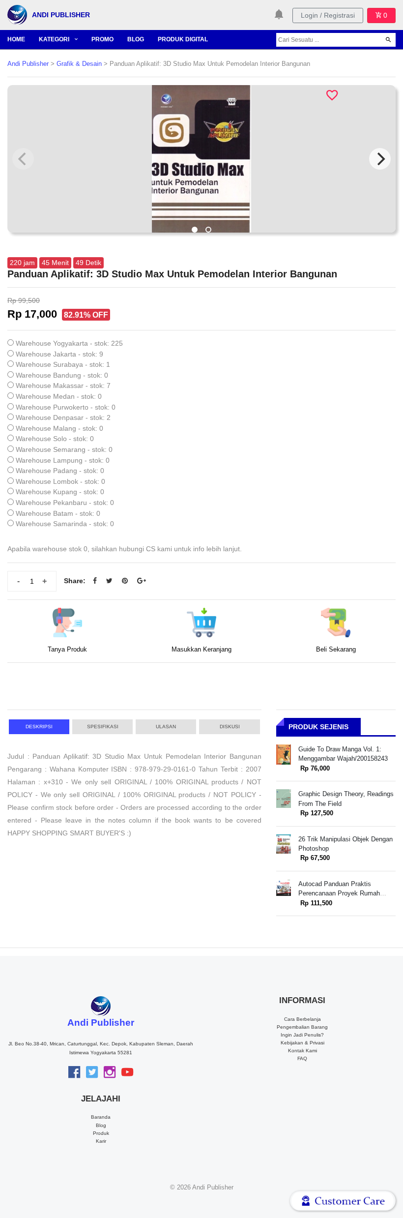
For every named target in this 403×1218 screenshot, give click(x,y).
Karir (101, 1141)
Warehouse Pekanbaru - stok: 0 (65, 502)
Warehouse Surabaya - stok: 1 (63, 364)
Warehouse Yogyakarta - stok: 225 (69, 343)
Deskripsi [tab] (39, 726)
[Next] (380, 159)
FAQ (302, 1058)
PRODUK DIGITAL (183, 39)
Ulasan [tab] (166, 726)
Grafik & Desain (79, 63)
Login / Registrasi (328, 15)
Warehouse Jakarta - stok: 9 (59, 354)
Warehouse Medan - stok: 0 (59, 396)
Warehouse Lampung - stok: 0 (63, 460)
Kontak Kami (302, 1050)
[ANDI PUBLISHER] (17, 14)
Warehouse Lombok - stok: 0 (60, 481)
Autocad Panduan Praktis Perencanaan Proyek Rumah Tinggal (339, 893)
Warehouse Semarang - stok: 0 (64, 449)
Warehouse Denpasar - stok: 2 (63, 417)
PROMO (102, 39)
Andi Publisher (28, 63)
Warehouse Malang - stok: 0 (59, 428)
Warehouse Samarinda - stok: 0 (65, 524)
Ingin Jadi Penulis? (302, 1035)
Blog (101, 1125)
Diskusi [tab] (230, 726)
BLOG (135, 39)
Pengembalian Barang (302, 1027)
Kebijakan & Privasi (302, 1042)
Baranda (101, 1117)
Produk (101, 1133)
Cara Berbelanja (302, 1019)
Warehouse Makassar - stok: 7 (63, 385)
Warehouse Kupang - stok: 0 (60, 492)
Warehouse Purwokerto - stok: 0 (65, 407)
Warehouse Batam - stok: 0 (58, 513)
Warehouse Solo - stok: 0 (55, 439)
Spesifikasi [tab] (102, 726)
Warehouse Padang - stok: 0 (60, 471)
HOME (16, 39)
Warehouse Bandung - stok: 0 (62, 375)
